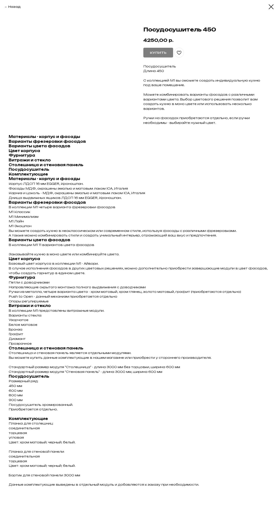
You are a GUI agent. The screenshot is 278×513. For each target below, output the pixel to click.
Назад (14, 6)
